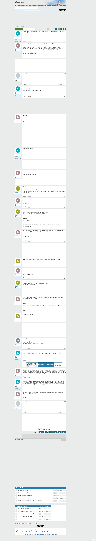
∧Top (93, 540)
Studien (51, 5)
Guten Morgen (20, 26)
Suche (32, 5)
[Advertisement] (44, 250)
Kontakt (25, 534)
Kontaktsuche (35, 523)
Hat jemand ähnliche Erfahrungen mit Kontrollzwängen (31, 519)
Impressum (31, 534)
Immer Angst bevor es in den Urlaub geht (28, 513)
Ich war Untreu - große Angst (25, 495)
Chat (40, 5)
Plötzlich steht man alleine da (25, 516)
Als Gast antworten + (18, 439)
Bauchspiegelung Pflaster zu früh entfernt (28, 498)
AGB (45, 534)
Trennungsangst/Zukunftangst (25, 492)
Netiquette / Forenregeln (50, 534)
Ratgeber (36, 5)
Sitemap (56, 534)
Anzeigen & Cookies (41, 534)
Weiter (63, 432)
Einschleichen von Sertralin (24, 490)
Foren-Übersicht (17, 523)
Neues (21, 5)
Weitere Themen (24, 523)
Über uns (28, 534)
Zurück (41, 432)
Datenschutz (36, 534)
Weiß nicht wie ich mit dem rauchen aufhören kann (30, 500)
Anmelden (63, 5)
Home (17, 5)
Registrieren (58, 5)
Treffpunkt (30, 523)
